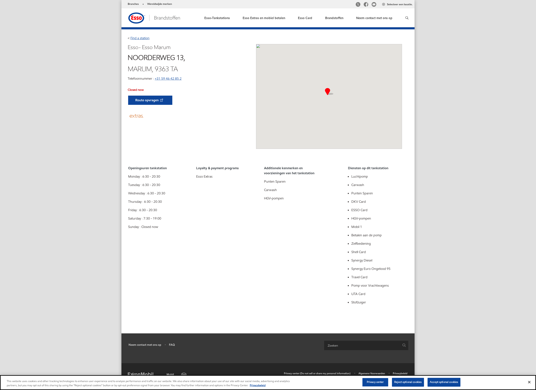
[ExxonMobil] (140, 374)
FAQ (172, 345)
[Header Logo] (154, 17)
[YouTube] (374, 5)
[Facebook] (366, 5)
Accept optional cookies (444, 382)
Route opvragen (147, 100)
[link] (217, 17)
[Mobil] (171, 373)
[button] (407, 17)
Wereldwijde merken (159, 4)
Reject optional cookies (408, 382)
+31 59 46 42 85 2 (168, 78)
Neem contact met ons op (145, 345)
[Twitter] (358, 5)
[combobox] (366, 345)
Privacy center (375, 382)
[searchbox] (362, 345)
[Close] (529, 382)
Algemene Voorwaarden (371, 373)
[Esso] (184, 373)
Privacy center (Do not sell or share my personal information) (317, 373)
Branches (133, 4)
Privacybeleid (400, 373)
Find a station (139, 38)
